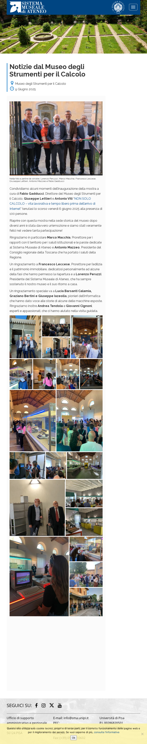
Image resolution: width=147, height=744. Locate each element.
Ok (73, 737)
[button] (25, 336)
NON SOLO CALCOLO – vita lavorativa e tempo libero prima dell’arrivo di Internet (52, 203)
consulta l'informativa (106, 732)
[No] (142, 734)
